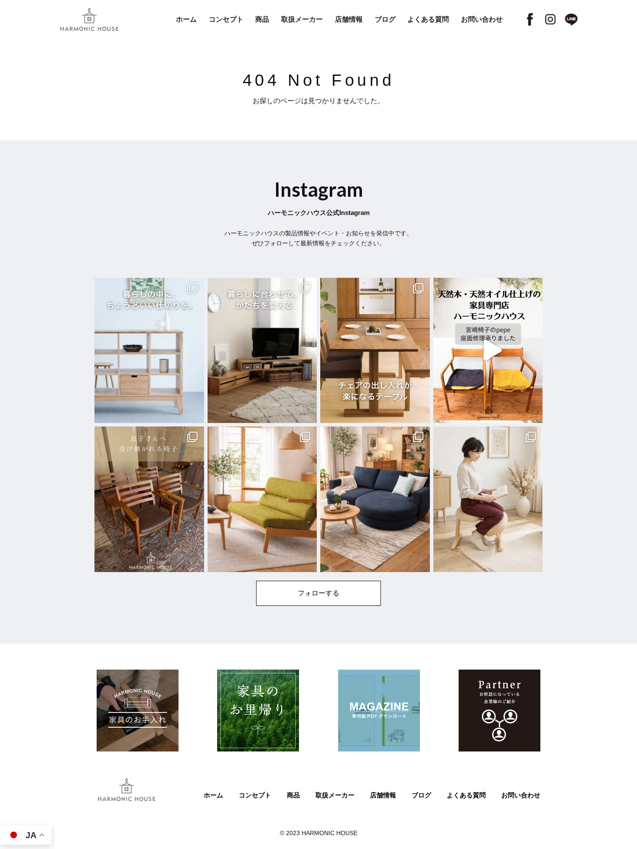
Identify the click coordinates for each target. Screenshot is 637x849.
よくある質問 (428, 19)
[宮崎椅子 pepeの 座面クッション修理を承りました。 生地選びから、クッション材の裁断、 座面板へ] (488, 350)
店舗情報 (349, 19)
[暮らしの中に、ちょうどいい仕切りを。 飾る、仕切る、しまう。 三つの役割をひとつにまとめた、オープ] (149, 350)
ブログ (385, 19)
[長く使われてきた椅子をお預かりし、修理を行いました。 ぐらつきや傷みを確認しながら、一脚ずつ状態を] (149, 499)
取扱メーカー (302, 19)
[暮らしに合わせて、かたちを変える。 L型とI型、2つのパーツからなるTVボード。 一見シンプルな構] (262, 350)
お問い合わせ (482, 19)
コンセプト (226, 19)
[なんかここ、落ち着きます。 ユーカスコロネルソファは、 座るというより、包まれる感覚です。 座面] (375, 499)
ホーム (186, 19)
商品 (262, 19)
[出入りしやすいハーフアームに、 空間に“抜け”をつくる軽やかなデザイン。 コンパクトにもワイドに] (262, 499)
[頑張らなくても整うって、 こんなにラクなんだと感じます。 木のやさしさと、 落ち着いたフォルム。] (488, 499)
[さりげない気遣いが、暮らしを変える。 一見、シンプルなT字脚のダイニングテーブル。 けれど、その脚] (375, 350)
